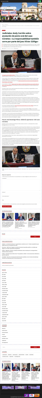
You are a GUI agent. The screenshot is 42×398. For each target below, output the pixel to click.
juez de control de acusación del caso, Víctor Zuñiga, (24, 105)
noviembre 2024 (5, 310)
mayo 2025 (4, 302)
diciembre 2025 (5, 288)
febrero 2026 (4, 284)
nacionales (3, 30)
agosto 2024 (4, 316)
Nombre (4, 192)
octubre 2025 (4, 292)
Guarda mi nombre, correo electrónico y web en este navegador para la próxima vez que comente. (20, 203)
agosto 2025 (4, 296)
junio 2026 (4, 276)
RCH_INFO (4, 48)
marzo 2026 (4, 282)
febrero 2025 (4, 304)
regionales (4, 340)
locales (3, 334)
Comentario (4, 178)
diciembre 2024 (5, 308)
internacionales (5, 332)
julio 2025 (3, 298)
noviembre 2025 (5, 290)
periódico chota (5, 338)
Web (3, 200)
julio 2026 (3, 274)
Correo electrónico (5, 196)
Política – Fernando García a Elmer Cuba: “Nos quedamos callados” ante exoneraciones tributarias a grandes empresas (35, 367)
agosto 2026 (4, 272)
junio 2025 (4, 300)
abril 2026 (4, 280)
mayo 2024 (4, 320)
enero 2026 (4, 286)
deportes (3, 328)
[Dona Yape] (26, 395)
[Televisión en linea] (36, 395)
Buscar (3, 233)
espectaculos (4, 330)
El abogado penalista (8, 75)
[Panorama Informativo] (31, 395)
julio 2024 (3, 318)
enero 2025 (4, 306)
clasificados (4, 326)
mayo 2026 (4, 278)
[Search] (40, 21)
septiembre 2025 (5, 294)
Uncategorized (5, 342)
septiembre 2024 (5, 314)
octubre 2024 (4, 312)
